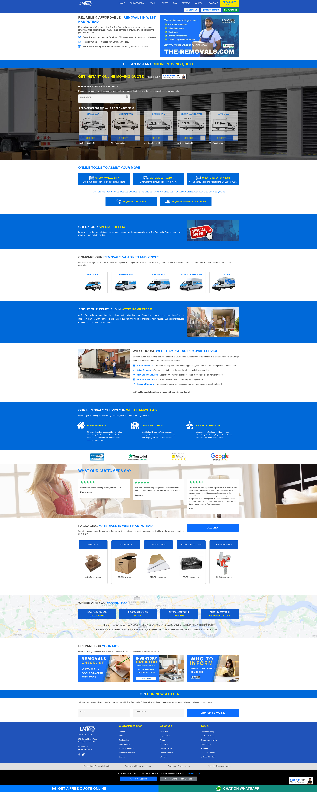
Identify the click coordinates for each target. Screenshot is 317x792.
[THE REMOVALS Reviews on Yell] (179, 457)
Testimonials (124, 740)
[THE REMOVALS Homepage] (85, 3)
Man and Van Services (147, 375)
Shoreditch (164, 744)
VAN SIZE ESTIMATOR (158, 180)
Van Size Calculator (208, 736)
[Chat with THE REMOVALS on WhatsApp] (219, 788)
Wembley (163, 757)
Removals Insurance (127, 753)
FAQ (121, 736)
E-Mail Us (84, 747)
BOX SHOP (213, 528)
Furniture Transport (146, 379)
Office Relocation (152, 425)
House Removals (145, 366)
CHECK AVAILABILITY (104, 180)
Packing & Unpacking (208, 425)
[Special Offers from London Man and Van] (213, 231)
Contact (213, 3)
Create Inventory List (209, 740)
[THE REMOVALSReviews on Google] (220, 457)
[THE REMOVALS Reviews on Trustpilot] (138, 457)
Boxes (165, 3)
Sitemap (122, 757)
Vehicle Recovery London (220, 766)
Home (122, 3)
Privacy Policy (194, 773)
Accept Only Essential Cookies (178, 779)
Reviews (186, 3)
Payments (205, 748)
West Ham (164, 732)
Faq (175, 3)
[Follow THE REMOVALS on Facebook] (79, 755)
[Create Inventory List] (158, 668)
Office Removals (144, 370)
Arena (162, 740)
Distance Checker (208, 757)
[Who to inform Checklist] (213, 668)
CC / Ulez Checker (208, 753)
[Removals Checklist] (104, 668)
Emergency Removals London (138, 766)
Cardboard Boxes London (179, 766)
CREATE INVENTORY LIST (213, 180)
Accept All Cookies (138, 779)
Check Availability (207, 732)
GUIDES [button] (198, 3)
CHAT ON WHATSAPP (241, 788)
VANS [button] (152, 3)
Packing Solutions (145, 384)
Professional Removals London (97, 766)
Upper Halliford (166, 748)
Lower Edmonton (166, 753)
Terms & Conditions (126, 748)
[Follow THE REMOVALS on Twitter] (83, 755)
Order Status (206, 744)
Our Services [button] (137, 3)
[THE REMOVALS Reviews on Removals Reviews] (97, 457)
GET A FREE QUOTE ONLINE (81, 788)
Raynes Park (165, 736)
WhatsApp (232, 10)
